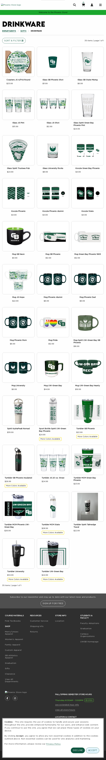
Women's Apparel (14, 639)
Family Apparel (12, 645)
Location (59, 621)
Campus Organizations (87, 635)
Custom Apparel (13, 650)
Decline (78, 750)
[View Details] (18, 62)
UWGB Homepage (91, 641)
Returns (34, 632)
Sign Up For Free (53, 603)
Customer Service (39, 621)
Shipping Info (37, 626)
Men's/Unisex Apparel (11, 633)
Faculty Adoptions (91, 623)
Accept (92, 750)
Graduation (10, 663)
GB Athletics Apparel (11, 656)
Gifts (23, 31)
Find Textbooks (16, 621)
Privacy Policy (53, 744)
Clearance (10, 674)
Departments (9, 31)
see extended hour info (67, 705)
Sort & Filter (13, 40)
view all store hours (65, 710)
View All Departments (11, 680)
